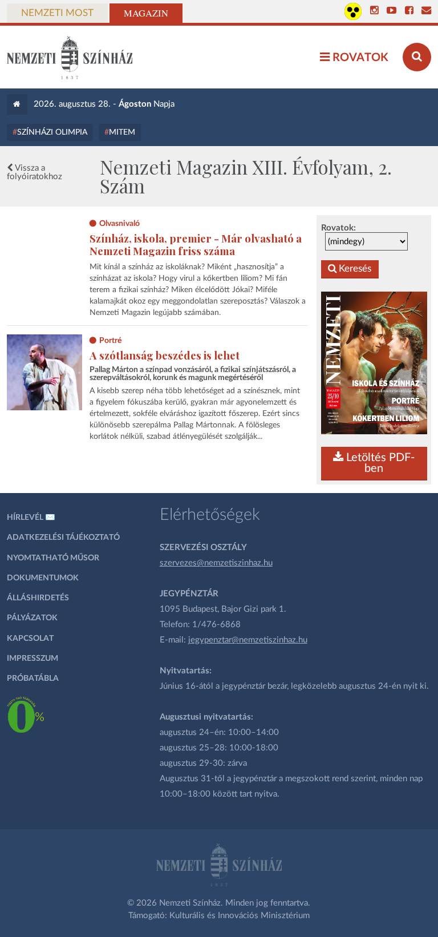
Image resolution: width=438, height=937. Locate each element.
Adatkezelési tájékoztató (63, 538)
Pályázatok (32, 618)
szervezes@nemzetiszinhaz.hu (216, 563)
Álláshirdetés (38, 598)
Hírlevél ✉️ (31, 518)
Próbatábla (33, 678)
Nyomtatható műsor (53, 558)
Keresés (353, 268)
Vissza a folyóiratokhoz (34, 172)
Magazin (146, 13)
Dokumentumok (43, 578)
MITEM (122, 132)
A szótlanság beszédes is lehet (165, 355)
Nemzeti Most (57, 13)
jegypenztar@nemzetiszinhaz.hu (247, 640)
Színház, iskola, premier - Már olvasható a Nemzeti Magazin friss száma (196, 245)
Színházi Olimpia (52, 132)
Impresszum (32, 659)
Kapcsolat (30, 639)
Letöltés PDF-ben (379, 463)
